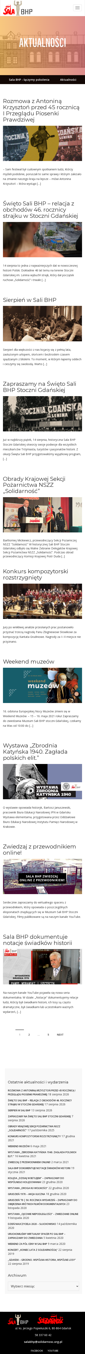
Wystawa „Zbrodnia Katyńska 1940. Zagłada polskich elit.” (35, 751)
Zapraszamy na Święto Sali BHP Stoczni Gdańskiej (39, 386)
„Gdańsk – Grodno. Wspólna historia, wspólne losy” (42, 1260)
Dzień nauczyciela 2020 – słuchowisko (32, 1224)
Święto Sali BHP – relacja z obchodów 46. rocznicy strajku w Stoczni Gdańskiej (40, 209)
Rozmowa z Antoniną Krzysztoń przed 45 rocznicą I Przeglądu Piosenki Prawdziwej (41, 110)
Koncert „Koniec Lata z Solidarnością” (33, 1250)
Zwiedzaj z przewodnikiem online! (39, 849)
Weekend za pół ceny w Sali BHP (27, 1244)
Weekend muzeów (28, 661)
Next (60, 1034)
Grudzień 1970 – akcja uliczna (26, 1194)
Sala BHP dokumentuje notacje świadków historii (37, 939)
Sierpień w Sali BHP (30, 300)
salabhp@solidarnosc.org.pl (43, 1342)
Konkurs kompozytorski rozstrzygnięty (35, 574)
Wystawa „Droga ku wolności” (28, 1188)
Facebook (37, 1350)
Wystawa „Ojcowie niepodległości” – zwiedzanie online (43, 1214)
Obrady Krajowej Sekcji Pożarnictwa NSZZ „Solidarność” (34, 485)
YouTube (53, 1350)
